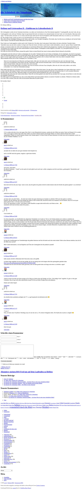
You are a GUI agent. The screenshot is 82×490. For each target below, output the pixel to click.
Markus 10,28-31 (5, 368)
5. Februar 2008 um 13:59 (10, 129)
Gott (1, 405)
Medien (6, 423)
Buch (10, 403)
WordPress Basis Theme (25, 488)
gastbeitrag (6, 444)
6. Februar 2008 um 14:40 (10, 276)
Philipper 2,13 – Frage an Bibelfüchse (19, 393)
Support (6, 8)
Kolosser (40, 405)
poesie (5, 460)
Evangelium (7, 443)
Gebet (61, 403)
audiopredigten (7, 436)
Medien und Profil (18, 19)
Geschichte (72, 403)
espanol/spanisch (8, 442)
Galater (57, 403)
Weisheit (45, 407)
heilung (14, 112)
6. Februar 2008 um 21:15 (10, 308)
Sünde (34, 407)
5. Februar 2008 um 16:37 (10, 182)
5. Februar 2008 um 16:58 (10, 196)
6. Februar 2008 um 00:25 (10, 237)
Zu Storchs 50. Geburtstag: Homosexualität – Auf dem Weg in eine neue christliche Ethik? (26, 382)
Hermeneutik (29, 405)
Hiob (5, 417)
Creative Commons (40, 485)
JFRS (37, 405)
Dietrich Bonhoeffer (36, 403)
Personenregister (8, 424)
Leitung (47, 405)
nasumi (6, 235)
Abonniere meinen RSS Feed (27, 372)
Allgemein (6, 434)
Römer (65, 405)
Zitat (57, 407)
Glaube (77, 403)
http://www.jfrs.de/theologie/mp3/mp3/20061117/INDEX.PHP (19, 263)
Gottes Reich (5, 405)
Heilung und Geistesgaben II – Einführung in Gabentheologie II (27, 28)
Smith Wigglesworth (71, 405)
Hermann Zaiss (23, 405)
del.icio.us (22, 403)
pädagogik (6, 458)
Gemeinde (67, 403)
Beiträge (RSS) (11, 482)
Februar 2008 (14, 110)
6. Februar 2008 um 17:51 (10, 294)
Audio (2, 403)
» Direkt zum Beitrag (6, 1)
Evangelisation (53, 403)
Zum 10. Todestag (8, 379)
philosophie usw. (8, 459)
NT (60, 405)
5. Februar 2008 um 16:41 (10, 148)
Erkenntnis (47, 403)
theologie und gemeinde (24, 110)
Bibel (4, 403)
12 (10, 25)
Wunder (51, 407)
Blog (7, 403)
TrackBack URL (38, 115)
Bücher (13, 403)
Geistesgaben (10, 112)
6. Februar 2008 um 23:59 (10, 324)
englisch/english (8, 440)
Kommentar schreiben (15, 115)
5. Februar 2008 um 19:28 (10, 216)
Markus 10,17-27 (6, 367)
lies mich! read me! (8, 420)
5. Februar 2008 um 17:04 (10, 165)
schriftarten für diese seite (10, 429)
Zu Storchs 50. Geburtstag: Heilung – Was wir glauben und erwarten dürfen (23, 383)
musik (5, 455)
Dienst (31, 403)
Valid (7, 478)
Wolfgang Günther (8, 391)
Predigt (62, 405)
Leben (43, 405)
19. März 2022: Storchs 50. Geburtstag (13, 380)
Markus (51, 405)
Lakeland (6, 419)
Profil (5, 427)
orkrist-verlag (7, 456)
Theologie (39, 407)
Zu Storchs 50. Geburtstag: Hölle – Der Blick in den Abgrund (19, 384)
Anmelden (6, 477)
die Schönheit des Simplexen (16, 12)
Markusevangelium (9, 421)
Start (5, 4)
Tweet (5, 100)
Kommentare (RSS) (19, 482)
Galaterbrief (7, 416)
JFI (4, 449)
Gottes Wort (14, 20)
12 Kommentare (33, 110)
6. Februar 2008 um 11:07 (10, 256)
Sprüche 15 (3, 407)
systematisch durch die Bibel (21, 407)
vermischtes (7, 463)
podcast (6, 426)
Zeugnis (54, 407)
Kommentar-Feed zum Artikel (27, 115)
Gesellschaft (7, 446)
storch (5, 145)
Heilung (13, 22)
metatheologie (7, 453)
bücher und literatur (9, 437)
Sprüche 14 (78, 405)
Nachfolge (56, 405)
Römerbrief (7, 432)
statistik (6, 7)
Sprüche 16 (7, 407)
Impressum (6, 5)
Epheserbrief (7, 414)
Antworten (6, 139)
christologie (17, 403)
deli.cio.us (27, 403)
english (42, 403)
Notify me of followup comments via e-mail (14, 364)
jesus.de (34, 405)
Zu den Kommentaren (5, 115)
